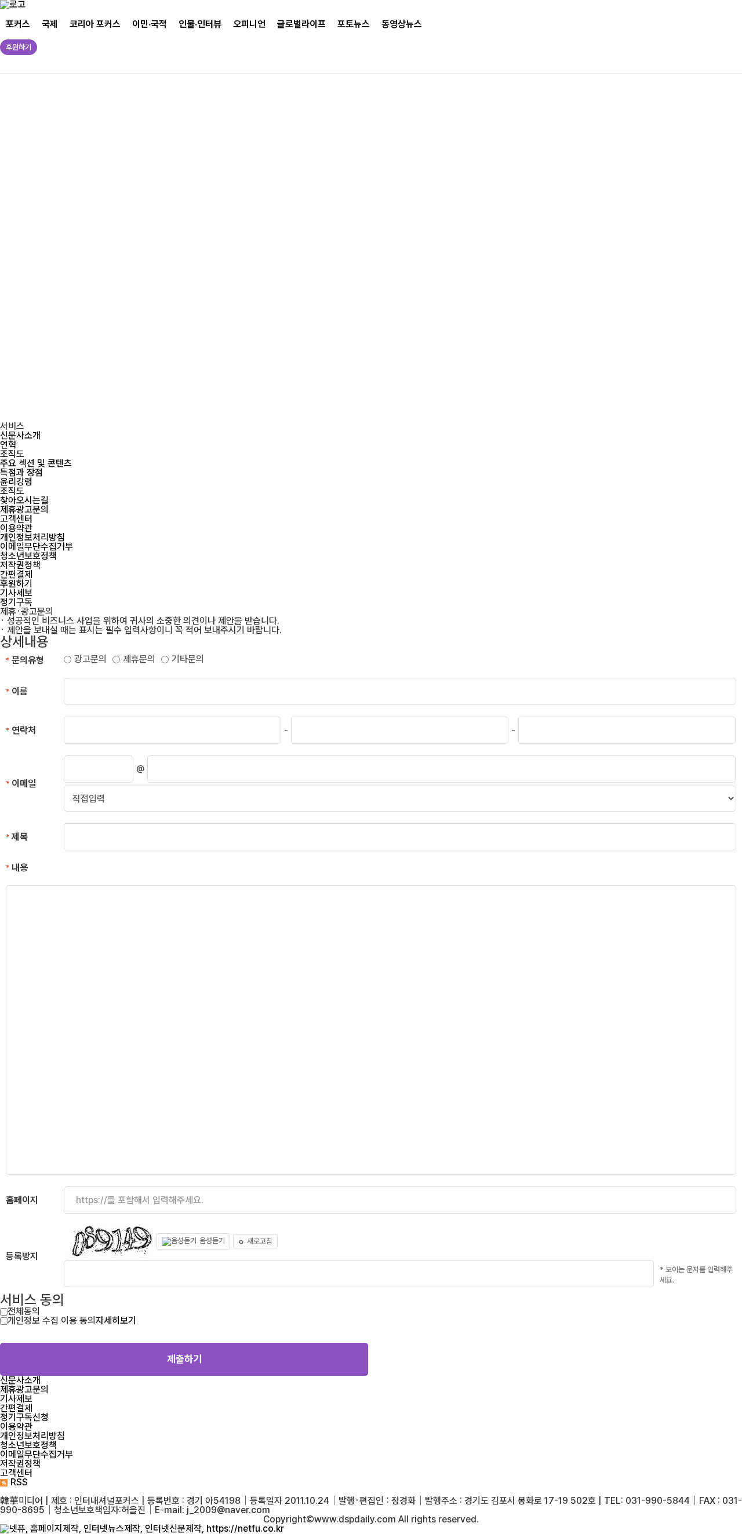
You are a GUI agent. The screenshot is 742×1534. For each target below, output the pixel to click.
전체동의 (24, 1311)
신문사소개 (20, 435)
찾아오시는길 (24, 500)
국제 (50, 24)
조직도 (12, 453)
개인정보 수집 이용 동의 (52, 1320)
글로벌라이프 (301, 24)
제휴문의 (139, 658)
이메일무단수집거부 (36, 546)
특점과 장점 (21, 472)
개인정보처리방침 (32, 537)
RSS (19, 1482)
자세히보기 (116, 1320)
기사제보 (16, 592)
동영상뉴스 (401, 24)
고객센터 (16, 518)
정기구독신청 (24, 1417)
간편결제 (16, 574)
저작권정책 (20, 565)
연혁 (8, 444)
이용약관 (16, 528)
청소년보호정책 (28, 555)
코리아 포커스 (95, 24)
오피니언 (249, 24)
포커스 (18, 24)
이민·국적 (149, 24)
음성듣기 (212, 1240)
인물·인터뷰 (200, 24)
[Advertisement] (353, 248)
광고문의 (90, 658)
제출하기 (184, 1359)
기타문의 (188, 658)
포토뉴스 (353, 24)
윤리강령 (16, 481)
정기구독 (16, 602)
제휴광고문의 (24, 509)
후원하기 (18, 47)
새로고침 (259, 1241)
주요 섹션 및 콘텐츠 (36, 463)
